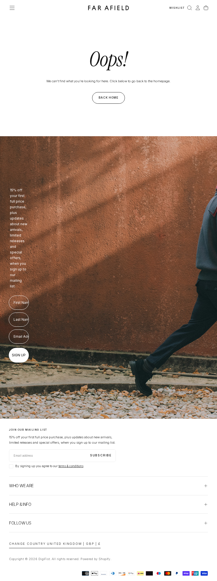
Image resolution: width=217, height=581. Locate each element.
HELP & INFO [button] (20, 504)
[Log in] (198, 8)
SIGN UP (19, 355)
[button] (12, 8)
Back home (109, 97)
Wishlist (177, 7)
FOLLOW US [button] (20, 523)
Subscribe (101, 455)
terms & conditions (70, 466)
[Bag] (206, 8)
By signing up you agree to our (49, 466)
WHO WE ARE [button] (21, 485)
